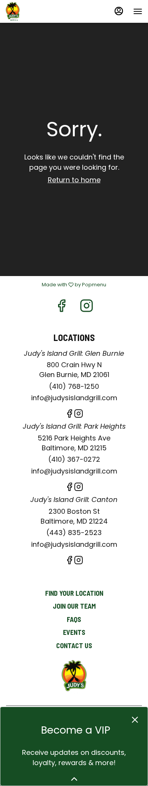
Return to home (74, 180)
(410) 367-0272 (74, 459)
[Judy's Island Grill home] (40, 11)
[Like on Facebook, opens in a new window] (61, 307)
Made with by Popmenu (56, 285)
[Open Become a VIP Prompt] (74, 779)
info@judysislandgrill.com (74, 397)
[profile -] (118, 11)
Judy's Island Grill (74, 677)
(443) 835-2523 (74, 532)
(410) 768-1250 (74, 386)
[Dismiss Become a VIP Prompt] (135, 719)
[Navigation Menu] (137, 11)
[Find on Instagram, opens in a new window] (86, 307)
